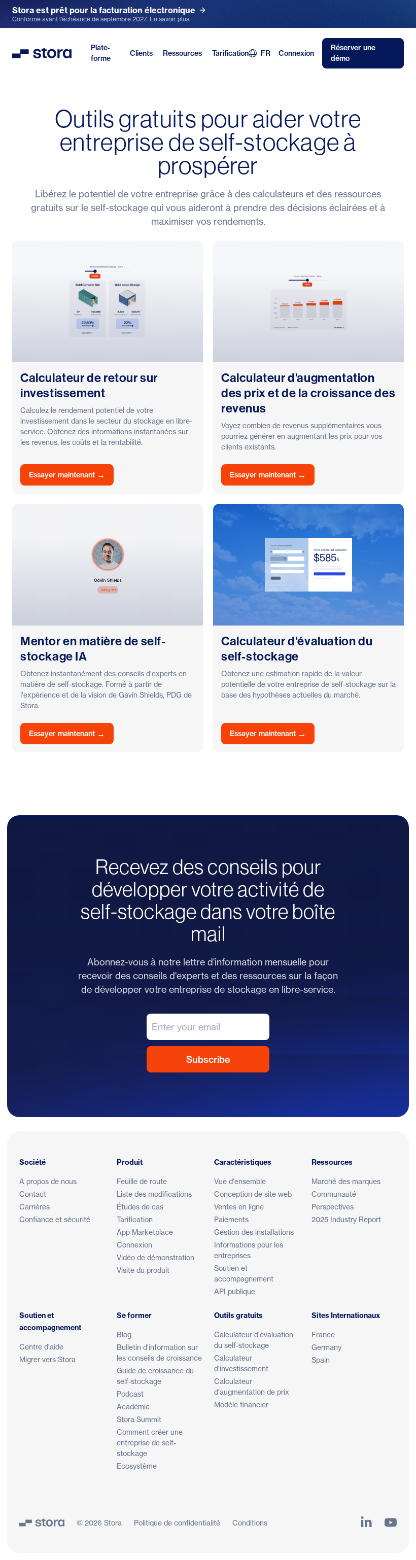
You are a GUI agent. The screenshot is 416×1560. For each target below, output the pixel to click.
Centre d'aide (41, 1346)
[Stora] (41, 1522)
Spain (320, 1360)
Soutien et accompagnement (243, 1273)
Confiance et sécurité (54, 1219)
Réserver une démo (353, 53)
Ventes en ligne (239, 1206)
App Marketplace (145, 1232)
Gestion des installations (254, 1232)
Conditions (249, 1522)
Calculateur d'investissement (241, 1363)
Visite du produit (143, 1270)
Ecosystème (137, 1466)
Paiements (231, 1219)
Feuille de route (142, 1181)
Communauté (333, 1194)
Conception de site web (253, 1194)
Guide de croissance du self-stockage (155, 1375)
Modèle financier (241, 1404)
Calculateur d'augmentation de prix (251, 1386)
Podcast (130, 1394)
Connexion (296, 53)
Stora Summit (139, 1419)
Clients (141, 53)
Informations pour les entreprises (248, 1250)
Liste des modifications (154, 1194)
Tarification (230, 53)
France (323, 1334)
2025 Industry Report (346, 1219)
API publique (234, 1291)
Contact (32, 1194)
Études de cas (140, 1206)
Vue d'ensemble (240, 1181)
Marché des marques (345, 1181)
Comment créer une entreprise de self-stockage (150, 1443)
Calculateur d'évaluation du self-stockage (253, 1339)
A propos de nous (48, 1181)
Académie (133, 1406)
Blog (124, 1334)
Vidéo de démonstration (155, 1257)
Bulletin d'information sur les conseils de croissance (159, 1352)
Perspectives (332, 1206)
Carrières (34, 1206)
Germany (326, 1347)
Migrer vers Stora (47, 1359)
